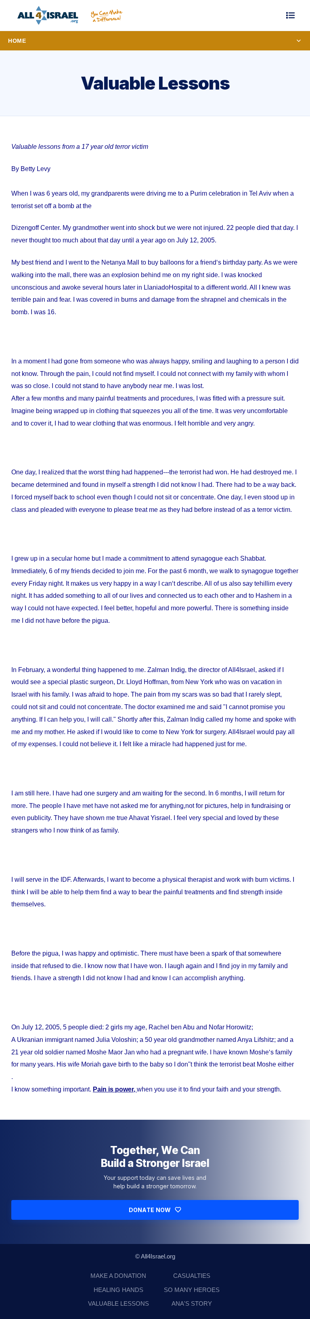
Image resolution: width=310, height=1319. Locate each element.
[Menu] (291, 15)
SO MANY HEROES (192, 1289)
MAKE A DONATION (118, 1275)
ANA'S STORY (192, 1303)
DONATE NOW (150, 1209)
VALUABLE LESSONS (118, 1303)
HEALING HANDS (118, 1289)
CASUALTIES (191, 1275)
